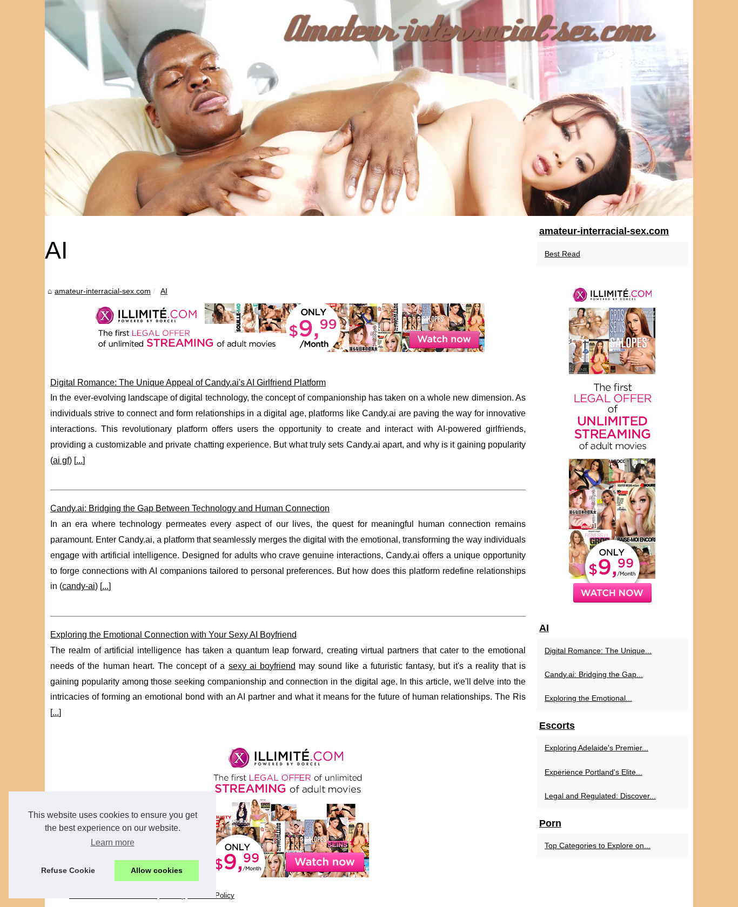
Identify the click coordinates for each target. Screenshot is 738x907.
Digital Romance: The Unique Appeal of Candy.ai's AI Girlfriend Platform (188, 382)
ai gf (61, 460)
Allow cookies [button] (157, 870)
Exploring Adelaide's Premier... (596, 747)
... (79, 460)
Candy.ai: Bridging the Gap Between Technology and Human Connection (190, 508)
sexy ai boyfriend (262, 666)
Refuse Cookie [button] (68, 870)
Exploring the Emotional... (588, 698)
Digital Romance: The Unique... (598, 650)
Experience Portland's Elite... (593, 772)
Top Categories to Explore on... (597, 845)
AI (163, 291)
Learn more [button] (113, 842)
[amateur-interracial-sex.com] (369, 108)
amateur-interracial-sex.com (103, 291)
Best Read (562, 253)
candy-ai (78, 586)
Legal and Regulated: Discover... (600, 795)
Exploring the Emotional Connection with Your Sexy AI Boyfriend (173, 634)
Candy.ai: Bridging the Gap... (594, 674)
